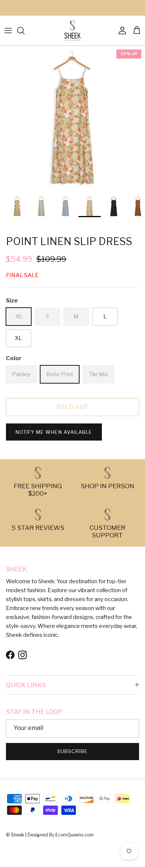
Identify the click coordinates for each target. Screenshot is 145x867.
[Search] (24, 30)
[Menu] (8, 30)
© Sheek (15, 835)
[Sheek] (72, 30)
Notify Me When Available (54, 432)
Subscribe (72, 751)
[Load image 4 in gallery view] (72, 118)
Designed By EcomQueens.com (61, 835)
